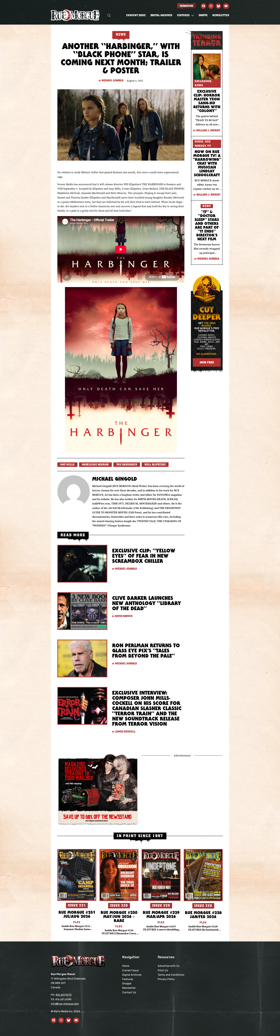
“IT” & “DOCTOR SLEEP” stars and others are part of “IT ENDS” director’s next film (207, 225)
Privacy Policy (166, 979)
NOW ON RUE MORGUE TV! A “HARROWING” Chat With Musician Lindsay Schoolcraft (207, 163)
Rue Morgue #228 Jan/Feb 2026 (203, 914)
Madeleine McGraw (95, 464)
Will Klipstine (155, 464)
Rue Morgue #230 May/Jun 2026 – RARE (119, 916)
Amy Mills (67, 464)
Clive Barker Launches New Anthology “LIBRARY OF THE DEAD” (146, 603)
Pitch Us (163, 970)
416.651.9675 (63, 994)
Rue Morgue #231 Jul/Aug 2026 (76, 914)
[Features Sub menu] (192, 15)
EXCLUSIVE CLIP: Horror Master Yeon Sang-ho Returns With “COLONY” (206, 101)
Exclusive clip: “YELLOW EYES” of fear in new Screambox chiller (143, 555)
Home (125, 965)
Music (199, 141)
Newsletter (220, 15)
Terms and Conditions (171, 974)
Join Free (207, 362)
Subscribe (186, 6)
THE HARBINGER (126, 464)
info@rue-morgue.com (65, 1003)
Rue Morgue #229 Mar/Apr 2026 (161, 914)
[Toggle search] (109, 15)
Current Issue (136, 15)
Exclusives (203, 81)
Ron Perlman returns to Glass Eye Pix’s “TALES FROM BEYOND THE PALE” (146, 650)
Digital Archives (161, 15)
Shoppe (203, 15)
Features (127, 979)
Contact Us (129, 992)
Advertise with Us (168, 965)
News (199, 85)
